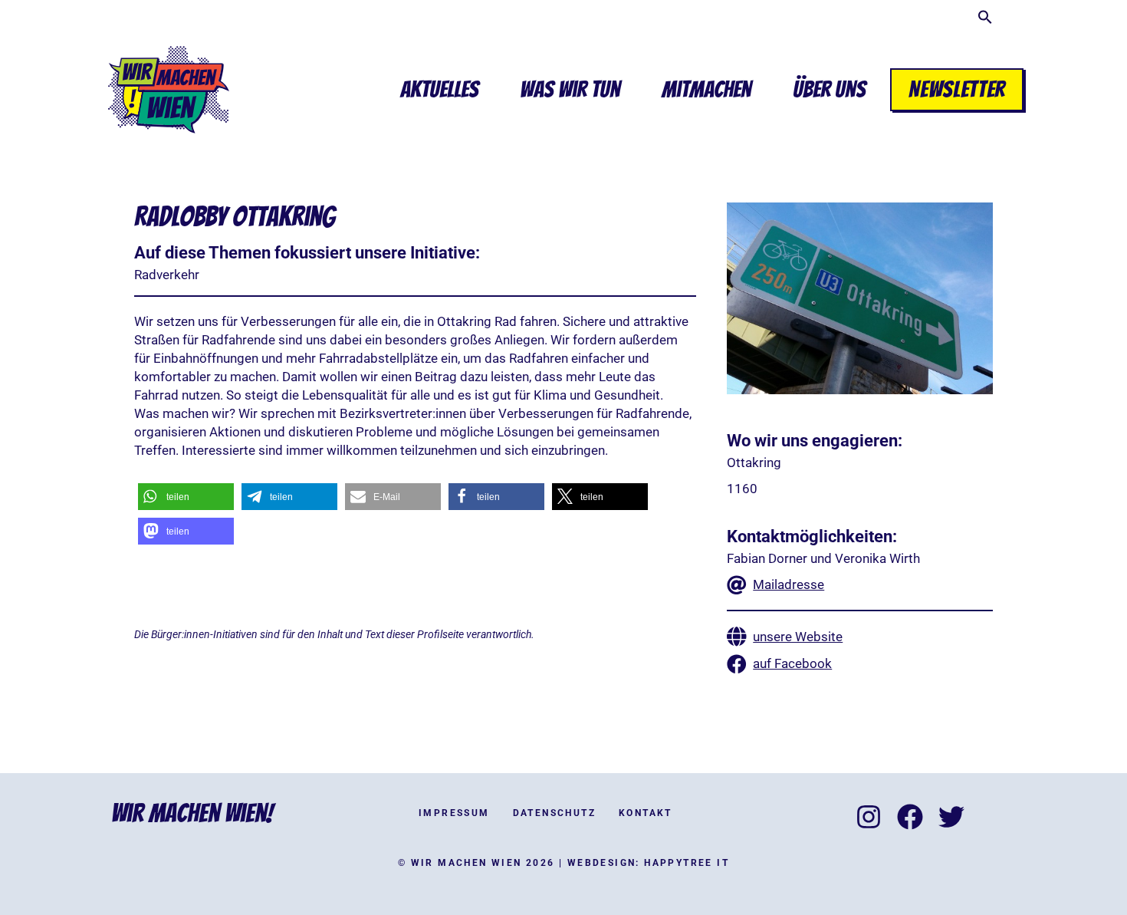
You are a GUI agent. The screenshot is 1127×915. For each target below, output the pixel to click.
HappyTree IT (686, 862)
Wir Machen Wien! (192, 813)
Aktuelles (439, 89)
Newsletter (957, 89)
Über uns (829, 89)
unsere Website (798, 636)
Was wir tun (570, 89)
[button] (985, 21)
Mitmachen (706, 89)
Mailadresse (788, 584)
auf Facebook (792, 663)
